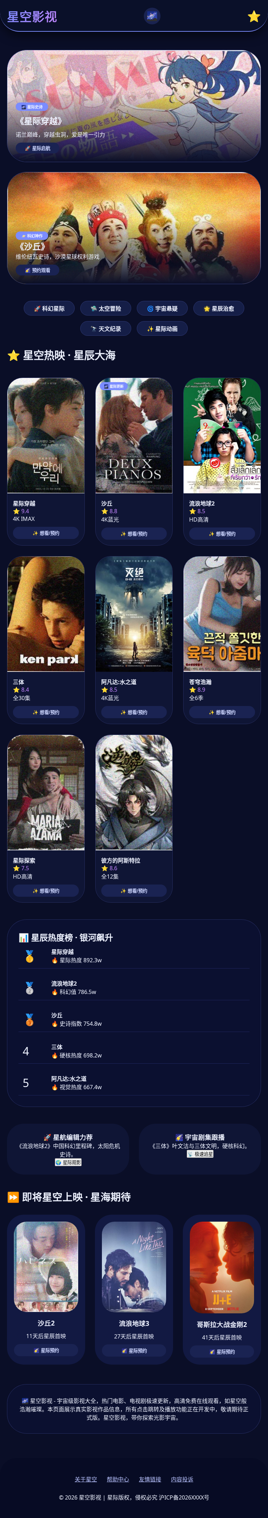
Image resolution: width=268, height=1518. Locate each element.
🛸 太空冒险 (105, 308)
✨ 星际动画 (162, 329)
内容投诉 (182, 1479)
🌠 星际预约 (46, 1350)
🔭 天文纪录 (105, 329)
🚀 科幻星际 (49, 308)
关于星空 (86, 1479)
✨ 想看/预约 (45, 533)
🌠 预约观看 (37, 270)
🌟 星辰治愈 (218, 308)
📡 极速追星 (200, 1154)
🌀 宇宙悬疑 (162, 308)
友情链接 (150, 1479)
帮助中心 (118, 1479)
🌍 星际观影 (68, 1162)
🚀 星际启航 (37, 148)
